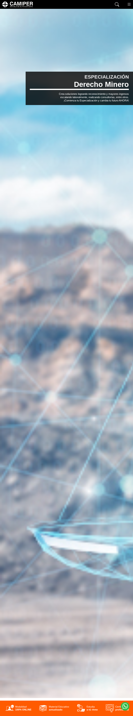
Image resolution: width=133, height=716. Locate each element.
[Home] (17, 4)
